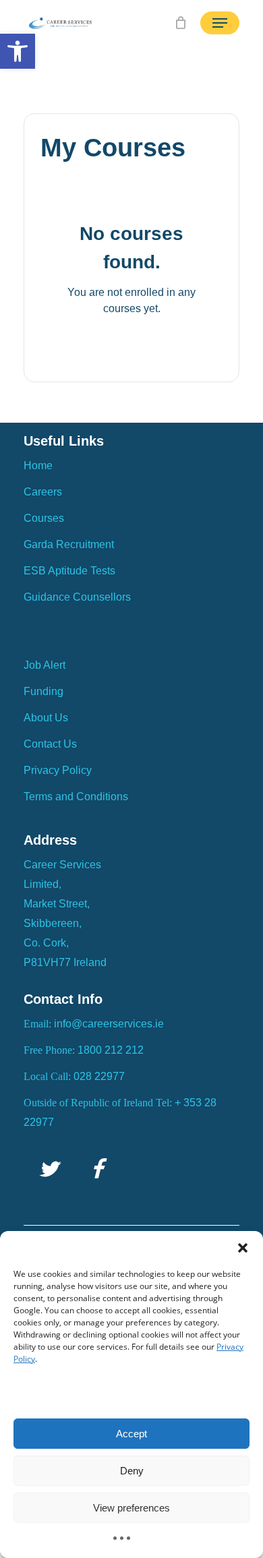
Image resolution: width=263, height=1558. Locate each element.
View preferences (131, 1508)
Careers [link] (43, 492)
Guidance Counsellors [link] (77, 597)
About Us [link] (46, 717)
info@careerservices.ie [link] (109, 1023)
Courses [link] (44, 518)
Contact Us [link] (50, 744)
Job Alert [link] (44, 665)
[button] (243, 1248)
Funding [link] (43, 691)
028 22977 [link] (99, 1076)
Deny (132, 1470)
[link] (17, 51)
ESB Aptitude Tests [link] (69, 570)
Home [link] (38, 465)
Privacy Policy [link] (58, 770)
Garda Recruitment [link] (69, 544)
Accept (131, 1433)
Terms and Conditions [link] (76, 796)
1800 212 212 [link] (111, 1050)
